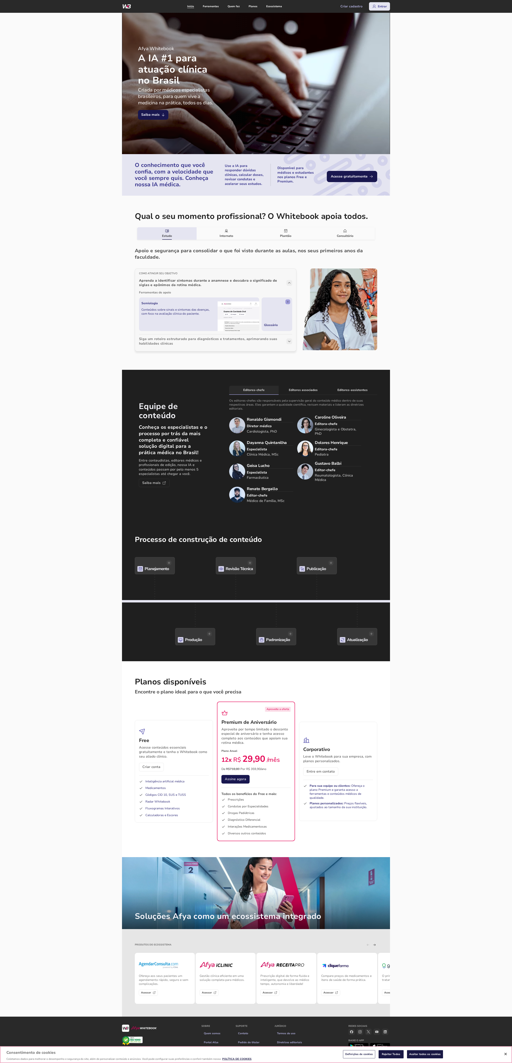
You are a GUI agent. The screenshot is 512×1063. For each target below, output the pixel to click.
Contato (243, 1033)
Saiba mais (150, 114)
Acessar (146, 992)
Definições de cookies (359, 1054)
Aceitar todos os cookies (425, 1054)
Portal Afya (211, 1042)
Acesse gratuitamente (349, 176)
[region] (256, 1054)
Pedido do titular (248, 1042)
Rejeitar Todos (391, 1054)
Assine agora (235, 779)
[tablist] (256, 233)
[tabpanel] (256, 295)
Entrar (382, 6)
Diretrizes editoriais (289, 1042)
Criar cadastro (351, 6)
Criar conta (151, 767)
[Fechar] (505, 1054)
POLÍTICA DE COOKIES (237, 1059)
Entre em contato (321, 771)
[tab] (167, 233)
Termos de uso (286, 1033)
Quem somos (212, 1033)
